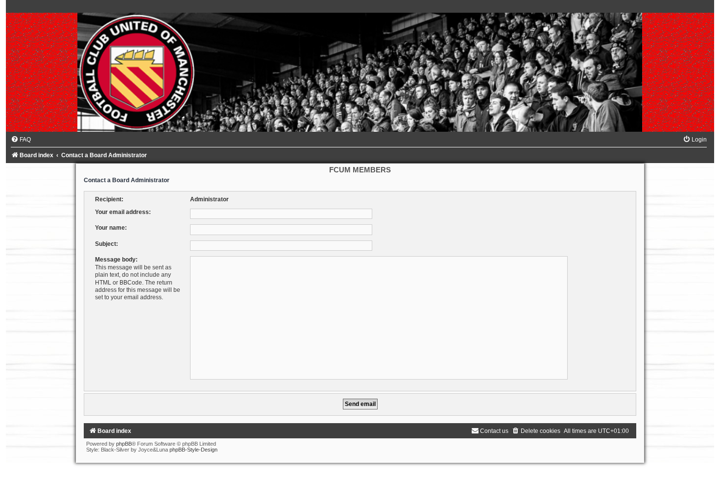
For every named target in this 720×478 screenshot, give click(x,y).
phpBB (124, 444)
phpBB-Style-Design (193, 450)
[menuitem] (21, 139)
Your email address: (123, 212)
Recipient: (109, 199)
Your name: (111, 227)
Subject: (106, 243)
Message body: (116, 259)
